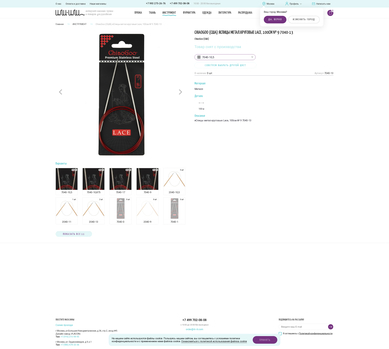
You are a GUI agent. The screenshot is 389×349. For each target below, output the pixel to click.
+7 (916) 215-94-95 (70, 336)
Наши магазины (98, 3)
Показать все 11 (74, 234)
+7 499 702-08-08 (179, 3)
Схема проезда (64, 325)
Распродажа (245, 12)
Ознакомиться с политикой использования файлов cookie (214, 341)
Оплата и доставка (76, 3)
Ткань (152, 12)
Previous (61, 92)
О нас (58, 3)
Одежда (207, 12)
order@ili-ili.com (194, 329)
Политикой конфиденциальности (315, 333)
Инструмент (169, 12)
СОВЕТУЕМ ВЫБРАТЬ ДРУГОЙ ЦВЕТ (225, 65)
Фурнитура (189, 12)
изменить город (304, 19)
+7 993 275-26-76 (155, 3)
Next (180, 91)
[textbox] (225, 57)
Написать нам (323, 4)
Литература (224, 12)
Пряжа (138, 12)
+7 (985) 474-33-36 (70, 345)
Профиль (294, 4)
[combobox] (225, 57)
